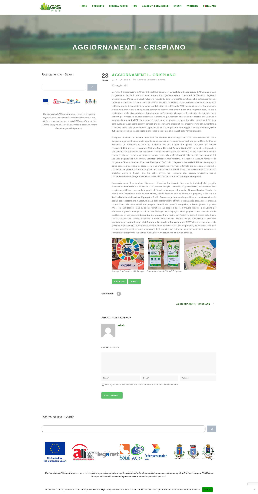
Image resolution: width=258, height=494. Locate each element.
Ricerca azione (118, 6)
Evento (161, 80)
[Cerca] (92, 87)
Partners (192, 6)
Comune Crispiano (147, 80)
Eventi (178, 6)
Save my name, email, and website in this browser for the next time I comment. (141, 384)
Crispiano (119, 281)
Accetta (207, 489)
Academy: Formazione (155, 6)
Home (84, 6)
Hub (135, 6)
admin (127, 80)
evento (134, 281)
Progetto (98, 6)
